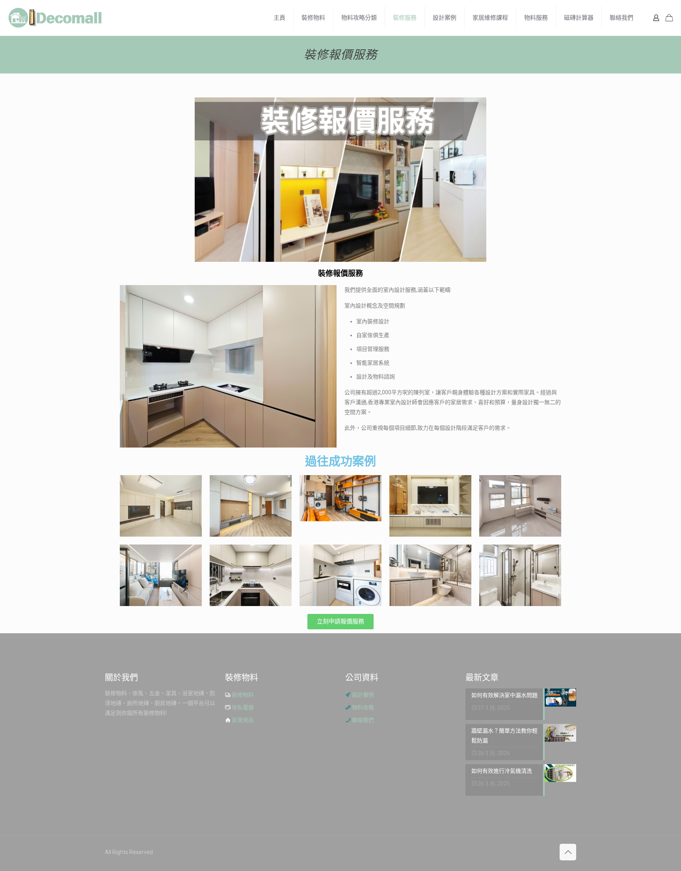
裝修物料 (243, 695)
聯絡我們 (363, 720)
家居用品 (243, 720)
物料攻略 (363, 707)
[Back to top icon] (568, 852)
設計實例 (363, 695)
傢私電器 (243, 707)
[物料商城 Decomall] (55, 17)
